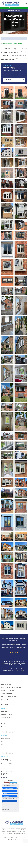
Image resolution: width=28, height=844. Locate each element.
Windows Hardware (7, 700)
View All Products (7, 705)
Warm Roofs (5, 742)
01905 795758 (6, 75)
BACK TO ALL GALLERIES (9, 38)
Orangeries (5, 748)
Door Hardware (6, 727)
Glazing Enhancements (8, 696)
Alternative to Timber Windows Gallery (14, 56)
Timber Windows (6, 693)
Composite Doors (7, 714)
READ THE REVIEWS (13, 658)
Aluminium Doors (7, 717)
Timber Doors (5, 721)
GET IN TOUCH (7, 79)
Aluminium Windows (7, 690)
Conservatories (6, 738)
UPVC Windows (6, 684)
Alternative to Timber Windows (11, 687)
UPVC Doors (5, 711)
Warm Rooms (5, 745)
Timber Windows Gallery (8, 49)
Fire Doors (4, 724)
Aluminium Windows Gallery (9, 52)
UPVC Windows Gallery (8, 59)
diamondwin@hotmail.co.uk (7, 761)
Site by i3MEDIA (16, 839)
